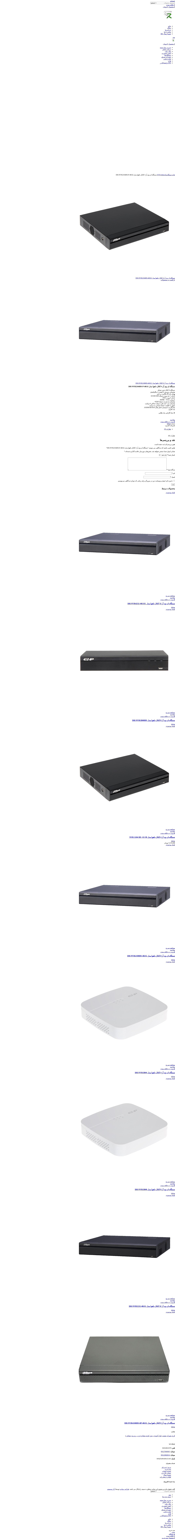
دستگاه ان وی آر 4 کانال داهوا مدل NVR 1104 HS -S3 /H (152, 837)
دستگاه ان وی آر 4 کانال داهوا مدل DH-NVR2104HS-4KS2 (155, 278)
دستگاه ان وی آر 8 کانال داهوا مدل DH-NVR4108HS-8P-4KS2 (149, 1423)
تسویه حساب (166, 1471)
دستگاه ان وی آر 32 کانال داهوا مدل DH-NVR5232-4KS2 (152, 1306)
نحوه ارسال (167, 1475)
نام (173, 473)
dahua (169, 424)
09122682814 (165, 1455)
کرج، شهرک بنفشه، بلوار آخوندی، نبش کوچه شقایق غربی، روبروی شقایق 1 (150, 1436)
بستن (173, 1532)
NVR (159, 175)
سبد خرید (168, 1469)
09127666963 (165, 1451)
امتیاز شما (171, 455)
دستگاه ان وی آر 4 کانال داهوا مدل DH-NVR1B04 (155, 1073)
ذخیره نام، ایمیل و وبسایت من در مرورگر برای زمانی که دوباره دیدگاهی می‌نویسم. (145, 481)
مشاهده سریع (170, 596)
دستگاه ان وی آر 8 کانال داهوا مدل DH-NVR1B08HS (153, 720)
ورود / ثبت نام (166, 1467)
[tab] (85, 429)
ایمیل (172, 477)
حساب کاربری (166, 1473)
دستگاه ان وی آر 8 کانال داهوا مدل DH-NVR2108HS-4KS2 (155, 383)
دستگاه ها (168, 175)
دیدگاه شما (171, 470)
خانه (173, 175)
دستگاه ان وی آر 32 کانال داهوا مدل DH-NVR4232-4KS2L (151, 604)
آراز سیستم (111, 1489)
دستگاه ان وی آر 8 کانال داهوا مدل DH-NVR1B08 (155, 1189)
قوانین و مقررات (165, 1477)
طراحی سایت (124, 1489)
